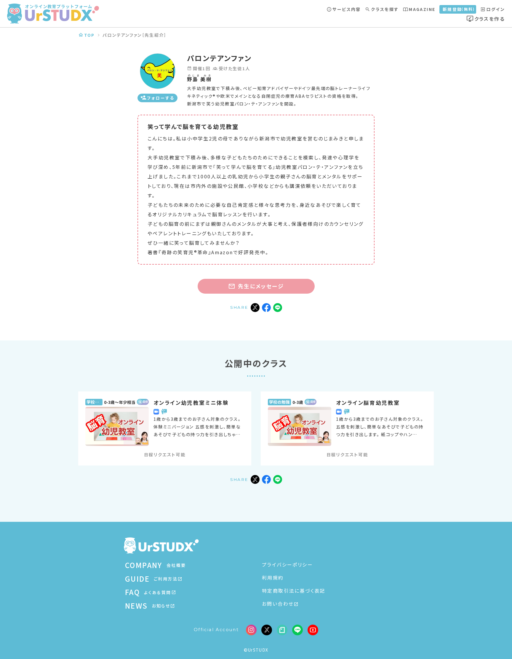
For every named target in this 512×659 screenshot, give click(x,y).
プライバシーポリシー (287, 564)
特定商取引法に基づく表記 (293, 590)
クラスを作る (489, 18)
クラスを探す (385, 9)
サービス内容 (346, 9)
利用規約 (273, 577)
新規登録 (459, 9)
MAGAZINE (422, 9)
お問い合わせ (278, 603)
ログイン (495, 9)
